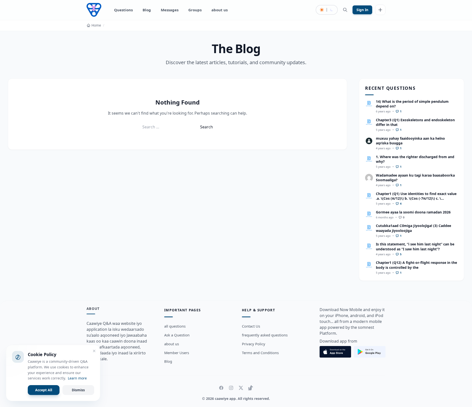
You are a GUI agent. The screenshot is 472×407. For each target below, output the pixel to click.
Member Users (176, 352)
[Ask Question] (380, 10)
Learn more (77, 378)
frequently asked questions (265, 334)
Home (96, 25)
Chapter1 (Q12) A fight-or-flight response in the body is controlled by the (416, 265)
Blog (147, 9)
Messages (169, 9)
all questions (175, 326)
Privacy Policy (253, 343)
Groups (195, 9)
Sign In (362, 9)
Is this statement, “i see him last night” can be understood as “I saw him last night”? (415, 246)
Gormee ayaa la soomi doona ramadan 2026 (413, 212)
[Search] (345, 9)
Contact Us (251, 326)
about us (219, 9)
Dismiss (78, 390)
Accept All (43, 390)
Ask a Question (177, 334)
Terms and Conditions (260, 352)
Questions (123, 9)
